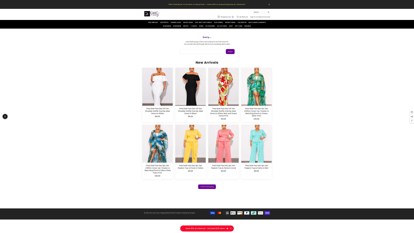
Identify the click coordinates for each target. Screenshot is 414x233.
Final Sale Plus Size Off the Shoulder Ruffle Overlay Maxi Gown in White (157, 111)
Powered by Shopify (188, 213)
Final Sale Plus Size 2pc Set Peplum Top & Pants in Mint (256, 166)
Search (230, 51)
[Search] (261, 12)
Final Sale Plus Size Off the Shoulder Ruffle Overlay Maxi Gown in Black (190, 111)
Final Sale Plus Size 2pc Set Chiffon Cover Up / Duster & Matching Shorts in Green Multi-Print (256, 112)
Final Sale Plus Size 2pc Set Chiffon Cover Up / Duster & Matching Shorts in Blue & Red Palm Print (157, 169)
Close (269, 4)
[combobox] (260, 12)
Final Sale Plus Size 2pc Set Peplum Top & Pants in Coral (223, 166)
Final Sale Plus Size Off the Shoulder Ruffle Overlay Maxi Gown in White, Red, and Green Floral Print (223, 112)
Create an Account (263, 17)
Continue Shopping (207, 187)
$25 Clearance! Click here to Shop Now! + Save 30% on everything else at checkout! (207, 4)
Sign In (252, 17)
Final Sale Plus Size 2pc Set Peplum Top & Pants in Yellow (190, 166)
